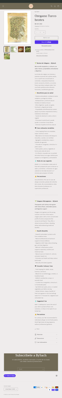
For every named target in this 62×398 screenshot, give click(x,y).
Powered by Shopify (15, 394)
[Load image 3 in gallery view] (21, 49)
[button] (3, 6)
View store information (42, 55)
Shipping (37, 26)
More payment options (46, 45)
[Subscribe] (43, 369)
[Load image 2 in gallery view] (14, 49)
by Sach (9, 394)
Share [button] (38, 329)
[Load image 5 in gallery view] (7, 56)
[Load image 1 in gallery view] (7, 49)
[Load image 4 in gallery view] (28, 49)
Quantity (37, 28)
